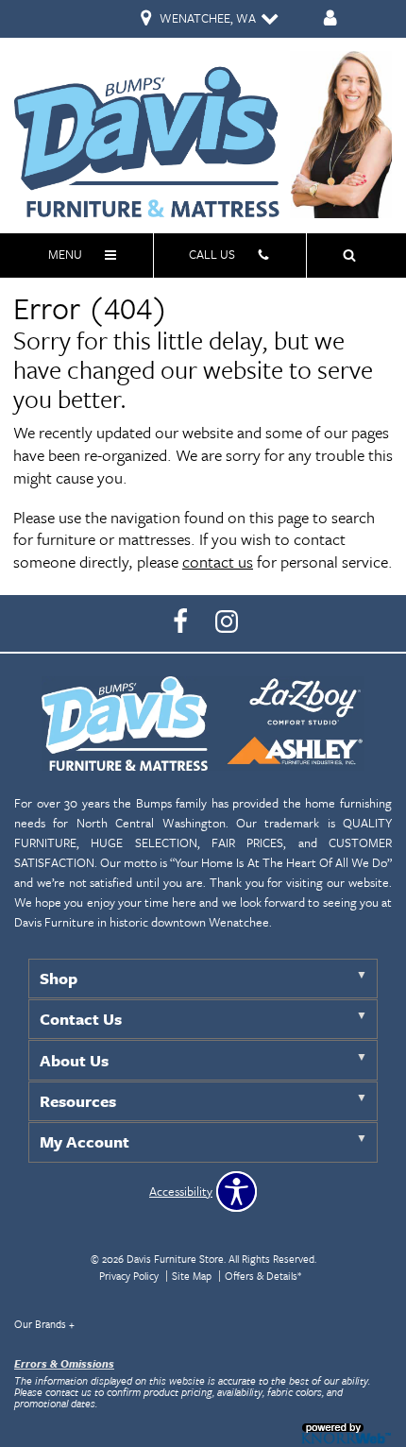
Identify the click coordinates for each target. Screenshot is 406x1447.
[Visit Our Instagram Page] (226, 621)
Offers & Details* (263, 1276)
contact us (217, 561)
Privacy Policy (129, 1276)
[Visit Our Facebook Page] (181, 621)
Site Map (191, 1276)
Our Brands (44, 1324)
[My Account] (330, 19)
